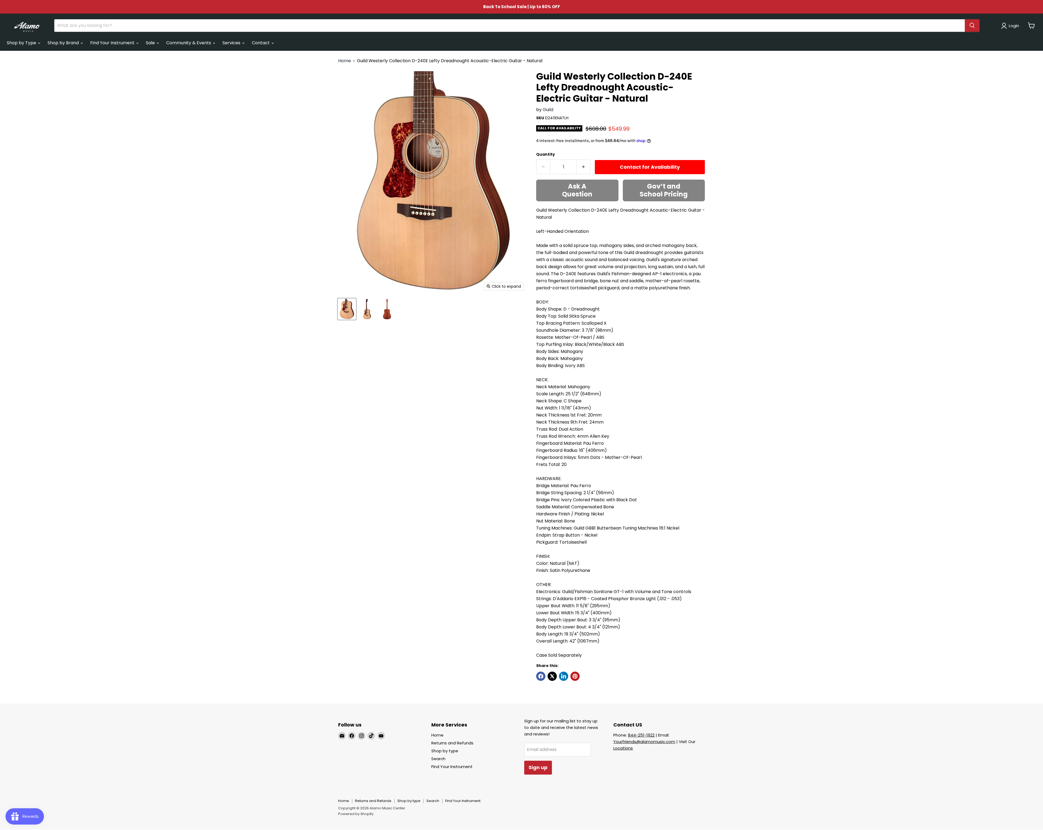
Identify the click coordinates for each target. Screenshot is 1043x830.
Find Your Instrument (113, 43)
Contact (261, 43)
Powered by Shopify (355, 813)
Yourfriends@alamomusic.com (644, 741)
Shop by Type (22, 43)
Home (344, 60)
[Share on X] (552, 676)
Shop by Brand (64, 43)
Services (231, 43)
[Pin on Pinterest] (575, 676)
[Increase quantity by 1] (583, 166)
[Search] (972, 25)
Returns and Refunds (452, 743)
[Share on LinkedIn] (563, 676)
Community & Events (189, 43)
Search (438, 759)
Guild (548, 110)
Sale (151, 43)
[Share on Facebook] (540, 676)
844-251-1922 (641, 735)
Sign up (538, 767)
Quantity (545, 154)
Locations (623, 748)
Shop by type (444, 751)
